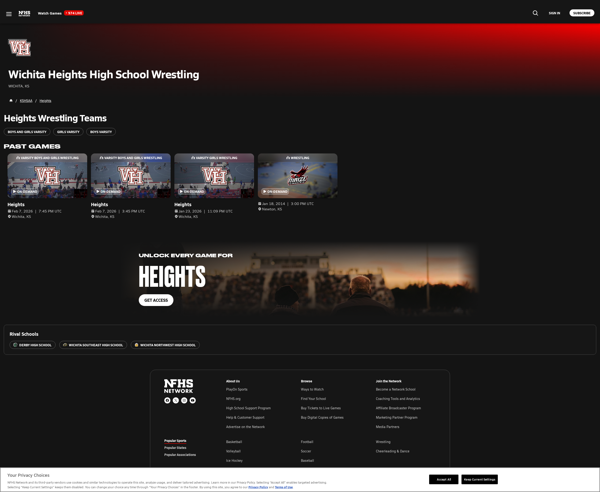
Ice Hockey (234, 460)
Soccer (306, 451)
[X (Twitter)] (176, 400)
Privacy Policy (258, 487)
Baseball (307, 460)
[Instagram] (184, 400)
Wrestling (383, 442)
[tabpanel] (331, 451)
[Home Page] (11, 100)
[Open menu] (9, 14)
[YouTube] (193, 400)
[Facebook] (167, 400)
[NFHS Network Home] (24, 14)
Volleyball (233, 451)
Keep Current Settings (479, 479)
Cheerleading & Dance (392, 451)
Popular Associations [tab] (180, 454)
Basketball (234, 442)
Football (307, 442)
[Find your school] (535, 13)
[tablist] (187, 447)
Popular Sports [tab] (175, 440)
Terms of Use (284, 487)
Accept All (444, 479)
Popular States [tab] (175, 447)
